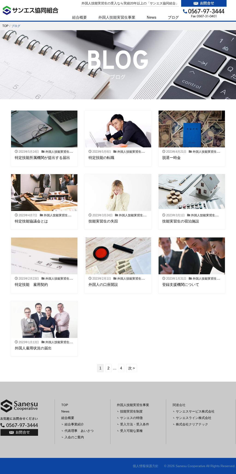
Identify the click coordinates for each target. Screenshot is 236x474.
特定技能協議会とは (31, 221)
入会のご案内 (74, 437)
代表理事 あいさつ (79, 431)
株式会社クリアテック (192, 424)
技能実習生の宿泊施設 (180, 221)
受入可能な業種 (131, 431)
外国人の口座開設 (103, 285)
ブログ (173, 17)
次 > (131, 368)
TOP (5, 26)
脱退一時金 (171, 158)
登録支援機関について (180, 285)
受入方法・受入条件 (134, 424)
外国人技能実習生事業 (133, 405)
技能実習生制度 (131, 411)
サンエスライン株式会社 (193, 418)
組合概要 (67, 418)
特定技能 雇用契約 (31, 285)
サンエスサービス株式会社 (195, 411)
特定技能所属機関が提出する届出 (42, 158)
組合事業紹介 (74, 424)
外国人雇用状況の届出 (33, 348)
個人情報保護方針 (146, 466)
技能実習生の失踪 (103, 221)
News (151, 17)
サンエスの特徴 (131, 418)
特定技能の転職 (101, 158)
